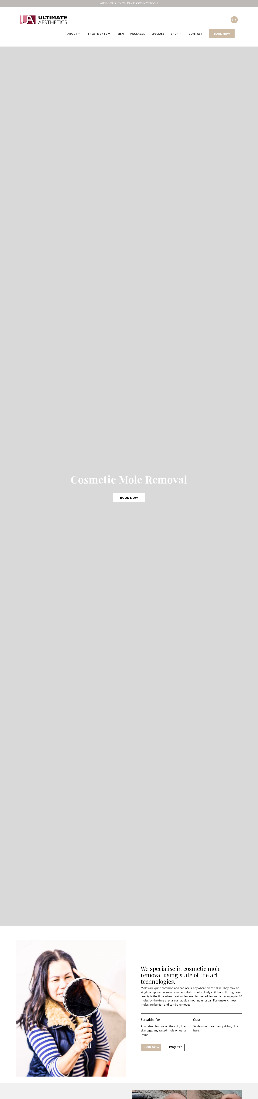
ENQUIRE (175, 1047)
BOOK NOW (129, 498)
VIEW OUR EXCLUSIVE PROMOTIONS (129, 3)
